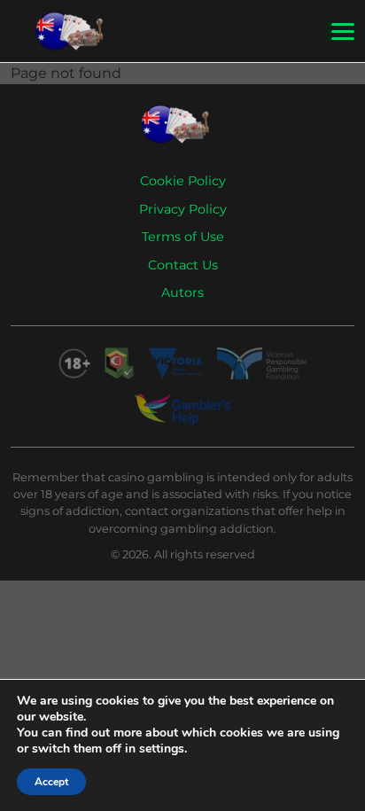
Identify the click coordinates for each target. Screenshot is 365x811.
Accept (51, 782)
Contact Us (183, 265)
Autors (182, 292)
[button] (342, 32)
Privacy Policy (183, 209)
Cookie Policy (183, 181)
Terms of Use (183, 237)
